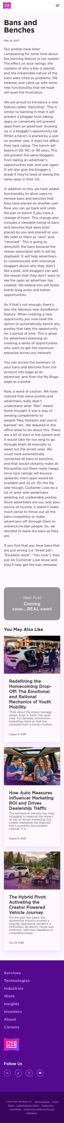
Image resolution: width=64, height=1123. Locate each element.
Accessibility (15, 1109)
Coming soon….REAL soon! (32, 603)
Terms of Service (42, 1102)
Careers (11, 1027)
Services (12, 973)
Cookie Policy (47, 1105)
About (10, 1020)
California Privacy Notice (28, 1105)
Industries (13, 989)
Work (9, 996)
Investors (13, 1012)
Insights (11, 1004)
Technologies (17, 981)
